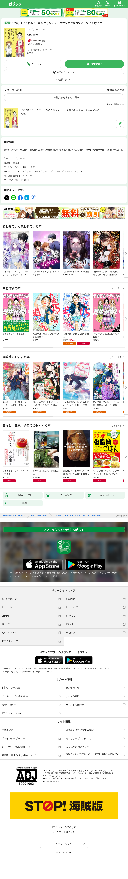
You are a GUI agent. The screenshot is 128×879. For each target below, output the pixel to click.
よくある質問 (73, 696)
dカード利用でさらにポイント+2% (40, 50)
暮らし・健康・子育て (25, 167)
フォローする (43, 29)
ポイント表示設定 (75, 704)
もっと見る (117, 288)
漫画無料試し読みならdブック (14, 515)
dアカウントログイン (13, 713)
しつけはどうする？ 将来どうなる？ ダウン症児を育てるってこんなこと (60, 109)
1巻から (108, 104)
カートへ (36, 64)
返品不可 (30, 53)
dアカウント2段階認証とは (16, 747)
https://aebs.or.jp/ (52, 781)
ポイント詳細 (34, 44)
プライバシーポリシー (13, 738)
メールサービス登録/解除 (15, 696)
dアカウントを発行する (64, 827)
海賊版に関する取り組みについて (19, 755)
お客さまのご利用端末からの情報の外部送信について (92, 755)
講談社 (16, 163)
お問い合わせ (9, 704)
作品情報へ (62, 79)
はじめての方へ (14, 688)
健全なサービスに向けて (78, 738)
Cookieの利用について (77, 747)
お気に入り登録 (117, 90)
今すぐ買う (97, 64)
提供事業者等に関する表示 (80, 730)
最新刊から (119, 104)
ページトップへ (64, 843)
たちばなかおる (34, 29)
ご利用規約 (7, 730)
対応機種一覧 (73, 688)
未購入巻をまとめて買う (66, 97)
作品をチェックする (66, 72)
